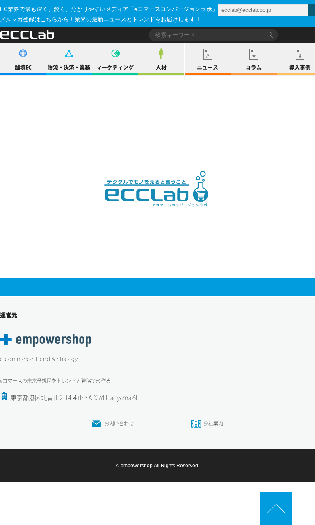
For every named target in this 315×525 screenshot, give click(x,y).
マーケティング (115, 67)
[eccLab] (157, 213)
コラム (254, 67)
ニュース (207, 67)
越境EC (23, 67)
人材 (161, 67)
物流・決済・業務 (69, 67)
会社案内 (213, 423)
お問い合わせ (119, 423)
